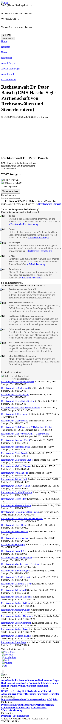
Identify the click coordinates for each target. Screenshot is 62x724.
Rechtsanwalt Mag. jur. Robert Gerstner (20, 564)
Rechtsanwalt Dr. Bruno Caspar (16, 583)
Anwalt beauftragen (10, 68)
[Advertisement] (31, 136)
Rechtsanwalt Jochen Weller (14, 538)
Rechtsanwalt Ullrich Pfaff (13, 499)
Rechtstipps (6, 57)
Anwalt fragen (8, 63)
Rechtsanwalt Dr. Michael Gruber (17, 459)
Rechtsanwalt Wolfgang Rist (14, 472)
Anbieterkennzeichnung (10, 198)
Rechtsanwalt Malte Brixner (14, 531)
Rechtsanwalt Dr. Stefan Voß (15, 388)
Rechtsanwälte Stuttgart (49, 204)
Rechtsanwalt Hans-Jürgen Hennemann (20, 512)
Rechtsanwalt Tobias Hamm (14, 414)
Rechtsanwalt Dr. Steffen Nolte (16, 577)
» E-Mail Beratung (36, 264)
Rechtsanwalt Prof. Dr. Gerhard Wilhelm (20, 407)
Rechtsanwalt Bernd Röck (13, 551)
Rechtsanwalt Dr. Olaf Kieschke (16, 492)
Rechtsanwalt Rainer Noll (13, 590)
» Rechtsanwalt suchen (31, 277)
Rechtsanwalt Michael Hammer (16, 466)
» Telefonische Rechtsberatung (23, 224)
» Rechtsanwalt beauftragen (39, 251)
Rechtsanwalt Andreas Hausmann (17, 616)
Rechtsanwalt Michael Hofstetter (16, 596)
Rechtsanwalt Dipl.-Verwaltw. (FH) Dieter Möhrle (25, 433)
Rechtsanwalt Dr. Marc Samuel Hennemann (22, 518)
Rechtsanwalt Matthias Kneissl (15, 446)
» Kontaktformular (20, 378)
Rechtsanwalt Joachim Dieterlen (16, 557)
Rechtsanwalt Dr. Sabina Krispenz (17, 381)
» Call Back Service (21, 376)
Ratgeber (5, 46)
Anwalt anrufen (8, 74)
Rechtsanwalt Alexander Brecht (16, 505)
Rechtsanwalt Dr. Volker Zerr (15, 394)
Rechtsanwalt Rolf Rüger (13, 544)
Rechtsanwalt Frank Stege (13, 642)
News (4, 52)
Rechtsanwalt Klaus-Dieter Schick (17, 401)
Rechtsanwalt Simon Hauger (14, 570)
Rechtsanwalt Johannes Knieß (15, 440)
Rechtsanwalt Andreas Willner (15, 603)
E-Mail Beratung (9, 79)
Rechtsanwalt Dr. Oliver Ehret (15, 486)
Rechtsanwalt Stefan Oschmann (16, 622)
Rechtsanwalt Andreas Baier (14, 629)
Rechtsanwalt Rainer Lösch (14, 479)
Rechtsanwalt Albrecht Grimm (15, 609)
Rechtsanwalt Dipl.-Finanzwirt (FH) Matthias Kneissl (26, 427)
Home (4, 41)
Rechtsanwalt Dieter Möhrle (14, 420)
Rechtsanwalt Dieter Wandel (14, 453)
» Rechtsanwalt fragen (38, 237)
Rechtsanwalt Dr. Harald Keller (16, 636)
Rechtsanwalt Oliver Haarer (14, 525)
